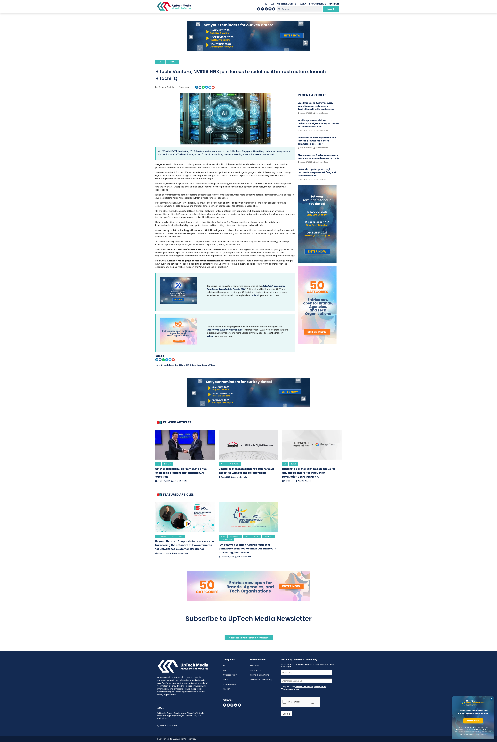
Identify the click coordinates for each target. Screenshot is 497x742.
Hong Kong (258, 151)
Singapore (247, 151)
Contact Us (255, 670)
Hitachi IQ (184, 365)
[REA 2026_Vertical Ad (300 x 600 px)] (317, 262)
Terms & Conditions (259, 674)
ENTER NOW (473, 720)
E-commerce (317, 3)
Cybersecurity (286, 3)
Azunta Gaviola (180, 481)
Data (302, 3)
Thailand (181, 154)
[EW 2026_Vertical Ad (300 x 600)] (317, 343)
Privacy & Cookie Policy (261, 679)
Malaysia (280, 151)
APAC (223, 536)
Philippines (234, 151)
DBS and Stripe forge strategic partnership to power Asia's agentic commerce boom (317, 172)
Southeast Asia (233, 464)
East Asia (167, 464)
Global (172, 62)
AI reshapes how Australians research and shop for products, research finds (318, 157)
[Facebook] (262, 8)
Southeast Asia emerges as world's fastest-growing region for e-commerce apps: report (317, 140)
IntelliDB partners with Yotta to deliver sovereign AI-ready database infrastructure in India (318, 123)
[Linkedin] (258, 8)
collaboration (171, 365)
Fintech (334, 3)
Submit (286, 713)
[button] (196, 87)
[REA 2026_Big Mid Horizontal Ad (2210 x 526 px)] (248, 406)
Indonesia (270, 151)
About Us (254, 665)
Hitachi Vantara (198, 365)
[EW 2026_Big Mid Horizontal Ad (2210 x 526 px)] (248, 600)
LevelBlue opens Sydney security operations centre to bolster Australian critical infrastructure (316, 106)
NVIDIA (211, 365)
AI (266, 3)
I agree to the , (304, 688)
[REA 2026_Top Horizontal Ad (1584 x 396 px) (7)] (248, 50)
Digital (256, 536)
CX (272, 3)
